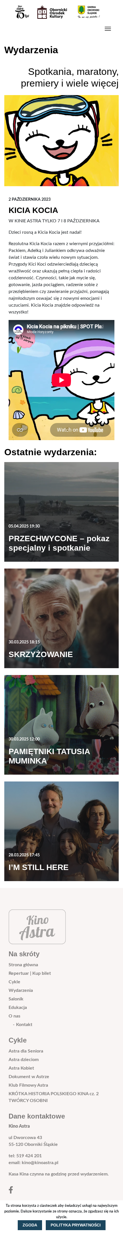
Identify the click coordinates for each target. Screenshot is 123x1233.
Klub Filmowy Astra (28, 1085)
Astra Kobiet (21, 1068)
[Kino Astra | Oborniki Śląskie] (59, 12)
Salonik (16, 999)
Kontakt (24, 1024)
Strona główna (23, 965)
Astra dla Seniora (26, 1051)
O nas (14, 1016)
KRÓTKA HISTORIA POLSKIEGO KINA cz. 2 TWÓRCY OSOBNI (54, 1097)
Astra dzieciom (24, 1059)
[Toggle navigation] (108, 29)
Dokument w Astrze (29, 1076)
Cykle (14, 982)
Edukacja (18, 1007)
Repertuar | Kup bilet (30, 973)
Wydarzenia (21, 990)
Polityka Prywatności (76, 1225)
